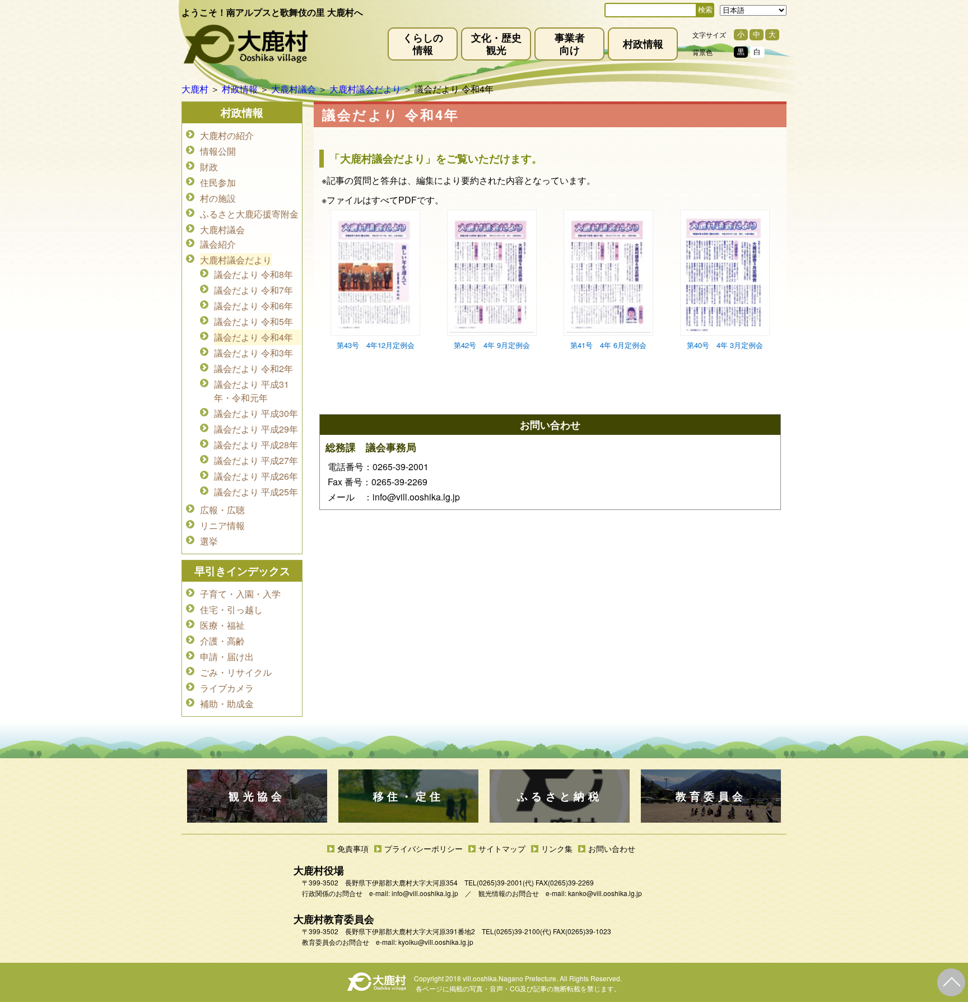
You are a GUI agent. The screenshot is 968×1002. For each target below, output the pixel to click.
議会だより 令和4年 (253, 337)
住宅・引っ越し (231, 609)
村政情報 (643, 43)
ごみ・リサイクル (236, 672)
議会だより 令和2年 (253, 368)
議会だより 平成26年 (256, 476)
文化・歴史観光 (496, 43)
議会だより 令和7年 (253, 290)
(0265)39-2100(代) (522, 931)
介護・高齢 (222, 640)
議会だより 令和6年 (253, 305)
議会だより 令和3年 (253, 352)
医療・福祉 (222, 625)
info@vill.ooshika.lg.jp (425, 893)
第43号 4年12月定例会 (376, 345)
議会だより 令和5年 (253, 321)
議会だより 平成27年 (256, 460)
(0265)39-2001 (500, 882)
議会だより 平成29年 (256, 429)
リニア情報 (222, 525)
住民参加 (218, 182)
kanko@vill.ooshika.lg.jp (605, 893)
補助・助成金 (227, 703)
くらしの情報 (423, 43)
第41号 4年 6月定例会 (608, 345)
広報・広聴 (222, 509)
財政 (209, 166)
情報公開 (218, 151)
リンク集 (557, 848)
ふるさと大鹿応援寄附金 (249, 213)
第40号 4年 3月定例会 (725, 345)
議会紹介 (218, 244)
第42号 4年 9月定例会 (492, 345)
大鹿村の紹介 (227, 135)
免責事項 (353, 848)
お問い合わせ (611, 848)
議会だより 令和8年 (253, 274)
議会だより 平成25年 (256, 491)
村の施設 (218, 198)
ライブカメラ (227, 687)
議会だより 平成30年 (256, 413)
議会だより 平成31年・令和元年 (251, 391)
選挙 (209, 541)
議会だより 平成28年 (256, 444)
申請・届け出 (227, 656)
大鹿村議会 (222, 229)
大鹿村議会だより (236, 259)
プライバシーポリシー (423, 848)
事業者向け (570, 43)
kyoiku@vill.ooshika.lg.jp (435, 942)
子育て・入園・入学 (240, 593)
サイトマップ (501, 848)
